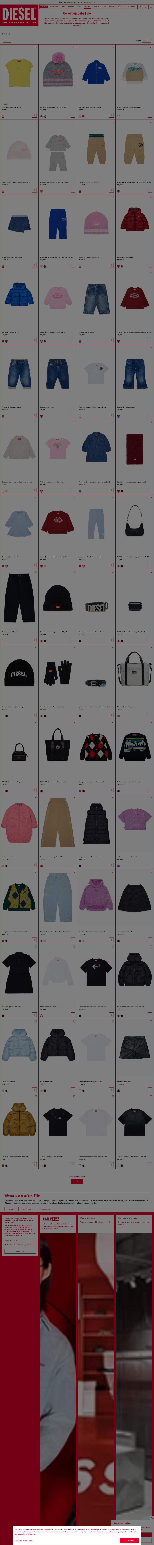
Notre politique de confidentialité (125, 1532)
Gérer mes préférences (99, 1532)
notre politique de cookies (26, 1534)
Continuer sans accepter (24, 1540)
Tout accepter (129, 1540)
